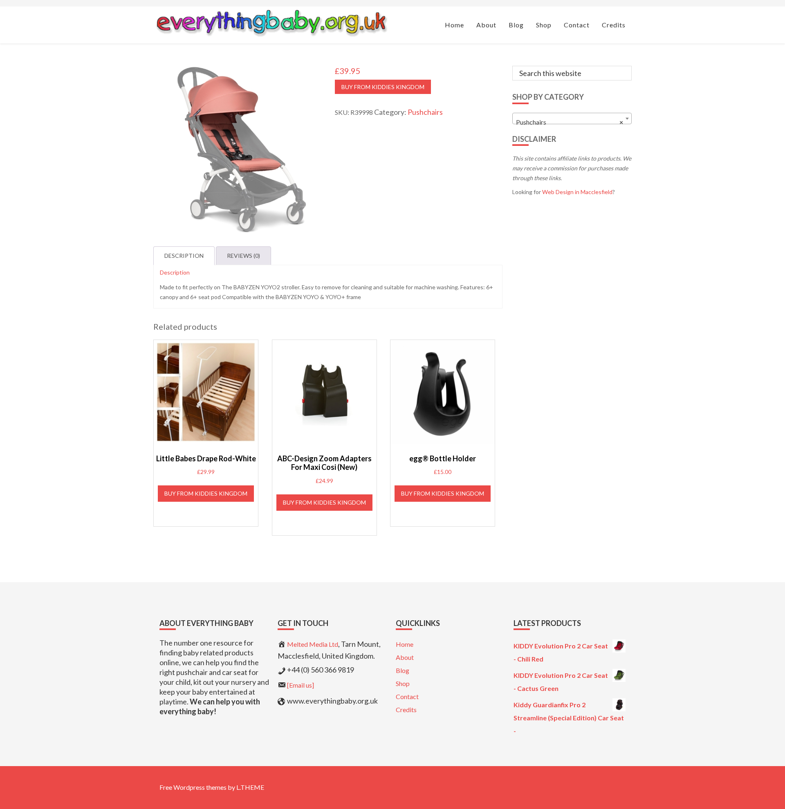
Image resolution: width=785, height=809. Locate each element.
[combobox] (572, 118)
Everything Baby (271, 23)
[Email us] (300, 685)
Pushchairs (425, 111)
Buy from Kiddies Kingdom (382, 86)
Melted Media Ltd (312, 644)
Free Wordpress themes (193, 787)
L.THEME (250, 787)
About (405, 657)
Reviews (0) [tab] (243, 255)
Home (404, 644)
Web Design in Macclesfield (577, 191)
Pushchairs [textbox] (570, 122)
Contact (407, 696)
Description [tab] (184, 255)
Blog (402, 670)
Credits (406, 709)
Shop (403, 683)
